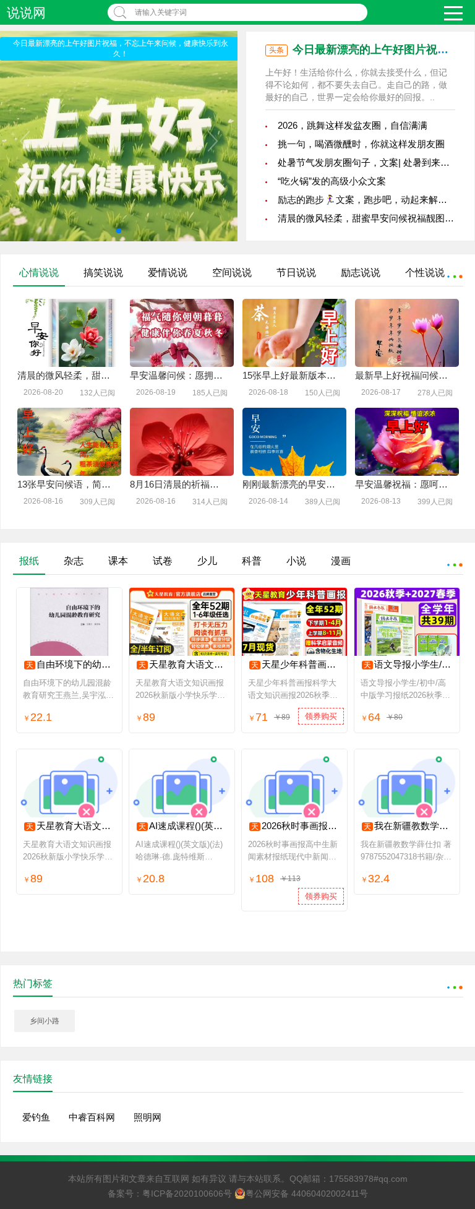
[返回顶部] (450, 1075)
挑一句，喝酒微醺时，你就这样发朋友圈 (361, 144)
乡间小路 (44, 1021)
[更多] (447, 273)
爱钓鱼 (36, 1117)
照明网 (147, 1117)
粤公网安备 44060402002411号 (307, 1193)
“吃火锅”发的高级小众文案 (332, 181)
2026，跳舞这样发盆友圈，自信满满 (352, 125)
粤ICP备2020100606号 (187, 1193)
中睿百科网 (92, 1117)
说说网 (26, 13)
